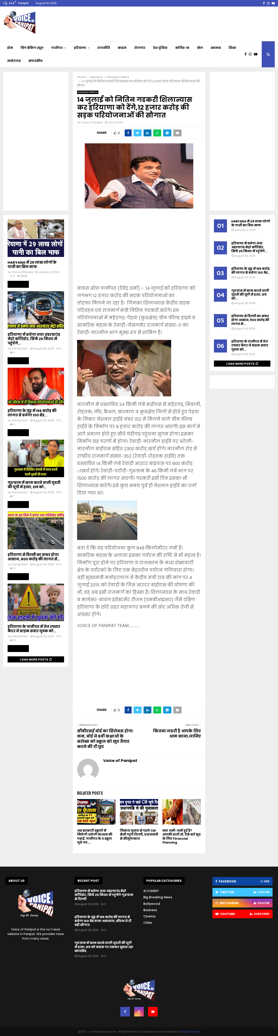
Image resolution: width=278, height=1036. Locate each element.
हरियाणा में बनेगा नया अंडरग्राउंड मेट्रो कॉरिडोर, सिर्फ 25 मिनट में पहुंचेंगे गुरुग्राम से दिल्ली (103, 895)
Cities (147, 922)
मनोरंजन (14, 61)
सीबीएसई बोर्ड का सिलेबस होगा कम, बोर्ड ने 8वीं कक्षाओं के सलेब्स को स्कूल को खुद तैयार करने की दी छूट (105, 738)
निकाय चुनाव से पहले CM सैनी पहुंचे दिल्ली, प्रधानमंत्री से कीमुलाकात (139, 834)
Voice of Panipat (92, 122)
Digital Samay (190, 1031)
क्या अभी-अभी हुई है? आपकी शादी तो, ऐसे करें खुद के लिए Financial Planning (181, 836)
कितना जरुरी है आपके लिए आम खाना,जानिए (177, 733)
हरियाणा (80, 48)
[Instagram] (251, 54)
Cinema (149, 916)
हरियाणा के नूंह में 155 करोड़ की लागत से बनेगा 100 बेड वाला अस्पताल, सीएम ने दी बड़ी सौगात (102, 921)
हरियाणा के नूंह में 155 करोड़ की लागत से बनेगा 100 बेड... (32, 413)
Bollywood (151, 904)
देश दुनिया (160, 48)
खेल (200, 48)
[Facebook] (247, 54)
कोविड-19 (182, 48)
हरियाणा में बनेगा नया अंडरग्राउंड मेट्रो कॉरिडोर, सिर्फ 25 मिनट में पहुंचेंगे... (34, 339)
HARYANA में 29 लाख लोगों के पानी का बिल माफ (32, 264)
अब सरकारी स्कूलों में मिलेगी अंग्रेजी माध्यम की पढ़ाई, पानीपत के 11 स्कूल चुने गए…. (94, 836)
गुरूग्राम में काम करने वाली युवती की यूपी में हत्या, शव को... (34, 485)
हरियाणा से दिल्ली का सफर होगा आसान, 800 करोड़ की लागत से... (34, 557)
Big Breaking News (157, 897)
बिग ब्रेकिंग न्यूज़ (32, 48)
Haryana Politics (87, 92)
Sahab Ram (20, 348)
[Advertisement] (139, 249)
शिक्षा (232, 48)
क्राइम (122, 48)
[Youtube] (257, 54)
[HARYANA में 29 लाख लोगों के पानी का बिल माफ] (36, 238)
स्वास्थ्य (216, 48)
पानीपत (57, 48)
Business (150, 910)
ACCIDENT (151, 891)
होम (10, 48)
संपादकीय (35, 61)
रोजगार (139, 48)
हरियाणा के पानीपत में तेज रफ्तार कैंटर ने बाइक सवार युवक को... (34, 629)
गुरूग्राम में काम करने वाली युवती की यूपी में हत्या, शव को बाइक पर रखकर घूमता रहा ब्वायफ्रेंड (103, 947)
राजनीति (103, 48)
